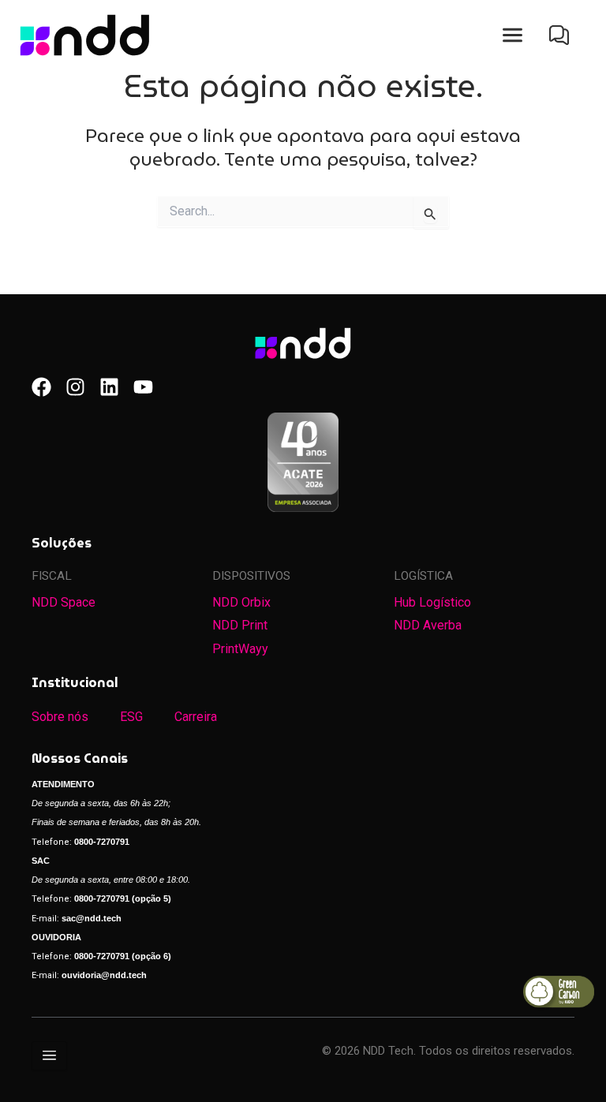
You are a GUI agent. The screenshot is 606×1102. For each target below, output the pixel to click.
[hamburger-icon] (49, 1055)
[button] (512, 35)
